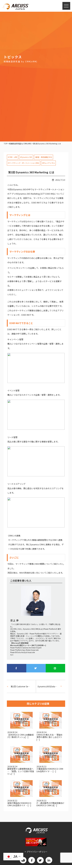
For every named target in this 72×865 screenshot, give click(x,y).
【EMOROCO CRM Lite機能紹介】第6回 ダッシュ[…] (20, 735)
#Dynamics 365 (26, 157)
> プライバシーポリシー (36, 851)
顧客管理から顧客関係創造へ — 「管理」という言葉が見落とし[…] (20, 771)
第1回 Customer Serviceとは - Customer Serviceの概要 (20, 686)
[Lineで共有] (55, 668)
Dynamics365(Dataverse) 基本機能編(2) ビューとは (48, 686)
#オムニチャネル (48, 163)
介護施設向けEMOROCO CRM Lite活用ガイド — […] (50, 769)
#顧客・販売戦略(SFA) (43, 157)
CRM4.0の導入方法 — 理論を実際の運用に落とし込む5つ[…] (50, 737)
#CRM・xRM (12, 157)
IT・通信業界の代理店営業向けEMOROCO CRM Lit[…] (50, 804)
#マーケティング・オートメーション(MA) (23, 163)
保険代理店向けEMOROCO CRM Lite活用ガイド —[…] (19, 804)
